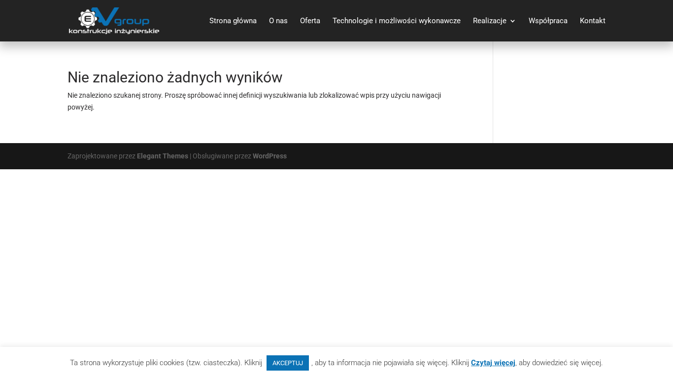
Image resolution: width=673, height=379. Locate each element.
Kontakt (593, 21)
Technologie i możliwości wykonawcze (397, 21)
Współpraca (548, 21)
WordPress (270, 156)
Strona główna (233, 21)
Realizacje (489, 21)
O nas (278, 21)
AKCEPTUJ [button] (287, 363)
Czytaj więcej (493, 362)
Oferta (310, 21)
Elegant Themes (162, 156)
